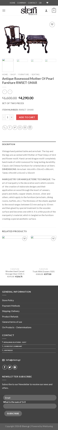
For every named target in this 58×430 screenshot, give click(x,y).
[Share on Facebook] (9, 127)
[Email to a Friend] (20, 127)
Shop (13, 74)
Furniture (23, 74)
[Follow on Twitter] (9, 367)
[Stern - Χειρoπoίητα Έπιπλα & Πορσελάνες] (29, 10)
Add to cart (27, 117)
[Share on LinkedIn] (30, 127)
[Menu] (3, 10)
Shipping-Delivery (10, 311)
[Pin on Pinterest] (25, 127)
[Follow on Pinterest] (15, 367)
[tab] (29, 144)
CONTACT (32, 3)
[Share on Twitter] (15, 127)
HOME (12, 3)
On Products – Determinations (16, 327)
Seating (36, 74)
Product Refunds (10, 316)
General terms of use (12, 321)
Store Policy (8, 300)
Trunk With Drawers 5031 (44, 271)
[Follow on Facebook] (4, 367)
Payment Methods (11, 305)
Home (5, 74)
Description (8, 144)
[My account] (46, 10)
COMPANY (21, 3)
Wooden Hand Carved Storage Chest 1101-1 (14, 272)
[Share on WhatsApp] (4, 127)
